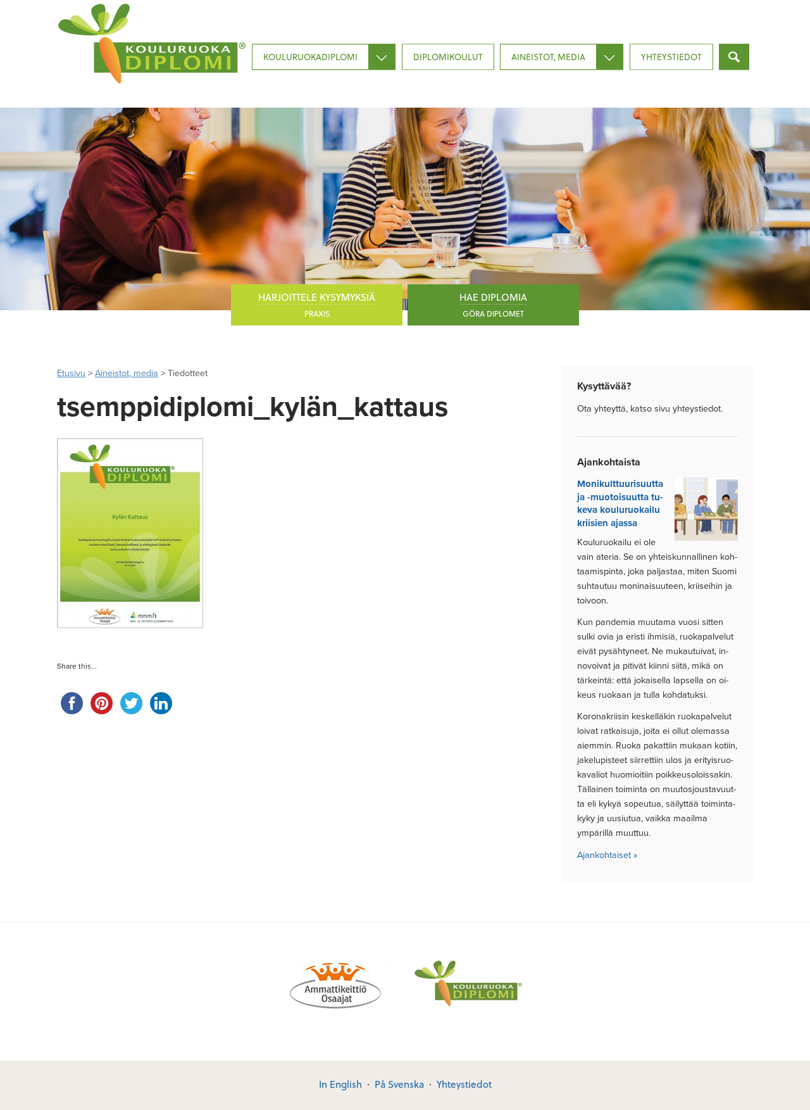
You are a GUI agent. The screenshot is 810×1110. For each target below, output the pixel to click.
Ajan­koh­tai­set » (607, 855)
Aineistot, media (548, 56)
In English (340, 1084)
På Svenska (399, 1084)
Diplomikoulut (448, 56)
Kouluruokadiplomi (310, 56)
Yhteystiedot (671, 56)
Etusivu (71, 373)
